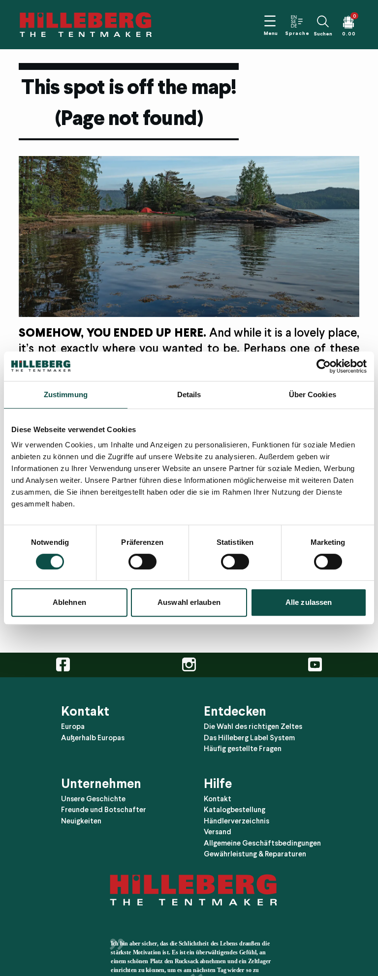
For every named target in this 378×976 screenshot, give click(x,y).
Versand (217, 832)
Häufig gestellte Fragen (243, 749)
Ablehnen (69, 602)
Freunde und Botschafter (103, 810)
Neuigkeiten (81, 820)
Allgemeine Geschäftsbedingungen (262, 843)
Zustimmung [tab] (66, 394)
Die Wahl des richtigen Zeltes (253, 726)
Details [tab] (189, 394)
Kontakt (217, 798)
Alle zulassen (308, 602)
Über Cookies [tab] (312, 394)
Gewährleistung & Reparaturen (255, 854)
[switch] (142, 561)
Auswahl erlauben (189, 602)
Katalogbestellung (234, 810)
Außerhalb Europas (93, 737)
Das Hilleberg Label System (249, 737)
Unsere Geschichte (93, 798)
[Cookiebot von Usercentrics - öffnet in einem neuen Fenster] (324, 366)
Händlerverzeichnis (236, 820)
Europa (73, 726)
